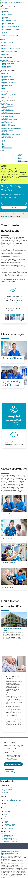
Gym (5, 827)
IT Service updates (9, 825)
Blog (5, 816)
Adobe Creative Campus (9, 90)
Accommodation (8, 828)
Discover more (4, 41)
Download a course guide (13, 764)
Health (7, 216)
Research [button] (2, 38)
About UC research (7, 42)
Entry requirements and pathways (11, 26)
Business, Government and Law (12, 800)
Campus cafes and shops (9, 82)
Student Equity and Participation (11, 128)
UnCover (6, 810)
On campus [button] (3, 70)
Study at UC (5, 13)
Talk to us (5, 34)
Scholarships (5, 28)
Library (4, 145)
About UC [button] (2, 100)
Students (5, 140)
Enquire (14, 203)
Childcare (5, 84)
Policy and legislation (8, 122)
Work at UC (5, 131)
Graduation (5, 112)
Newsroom (7, 811)
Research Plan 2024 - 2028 (9, 44)
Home (2, 214)
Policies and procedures (10, 841)
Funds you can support (8, 63)
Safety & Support (7, 148)
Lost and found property (9, 94)
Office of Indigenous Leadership (11, 113)
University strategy (7, 104)
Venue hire (5, 81)
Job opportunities (9, 835)
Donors (6, 792)
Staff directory (8, 836)
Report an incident (7, 97)
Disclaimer (17, 863)
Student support (7, 25)
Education (6, 802)
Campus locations (7, 109)
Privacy (22, 863)
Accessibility (4, 865)
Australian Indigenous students (11, 29)
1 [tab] (12, 302)
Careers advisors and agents (10, 35)
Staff (3, 142)
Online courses (6, 16)
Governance (5, 121)
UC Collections (6, 76)
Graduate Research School (9, 51)
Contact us (5, 54)
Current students (8, 789)
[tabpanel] (14, 294)
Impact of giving (6, 66)
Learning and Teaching (8, 125)
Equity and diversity (7, 130)
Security (4, 93)
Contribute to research (8, 50)
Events (5, 814)
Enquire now (9, 771)
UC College (5, 17)
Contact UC (4, 863)
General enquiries (8, 794)
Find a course (3, 10)
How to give (5, 64)
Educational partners (8, 110)
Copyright (11, 863)
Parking (4, 88)
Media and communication (9, 119)
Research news (6, 53)
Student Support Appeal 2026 (10, 61)
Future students (9, 214)
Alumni (4, 143)
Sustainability (6, 118)
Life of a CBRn (6, 47)
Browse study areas (7, 14)
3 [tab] (16, 302)
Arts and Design (8, 799)
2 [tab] (14, 302)
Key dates (5, 133)
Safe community (6, 96)
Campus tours (6, 75)
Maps (3, 146)
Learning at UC (6, 124)
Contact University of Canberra (11, 134)
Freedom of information (10, 839)
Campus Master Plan (8, 79)
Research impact (7, 45)
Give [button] (1, 57)
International (6, 19)
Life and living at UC (8, 23)
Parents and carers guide (9, 20)
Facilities (4, 78)
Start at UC (5, 32)
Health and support (7, 85)
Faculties (4, 107)
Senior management (8, 106)
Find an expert (7, 813)
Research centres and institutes (11, 48)
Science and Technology (10, 805)
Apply (4, 31)
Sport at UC (5, 91)
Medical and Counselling (10, 824)
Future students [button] (4, 7)
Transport (5, 87)
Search (2, 152)
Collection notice (13, 865)
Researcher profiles (9, 838)
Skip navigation (4, 0)
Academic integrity (7, 116)
